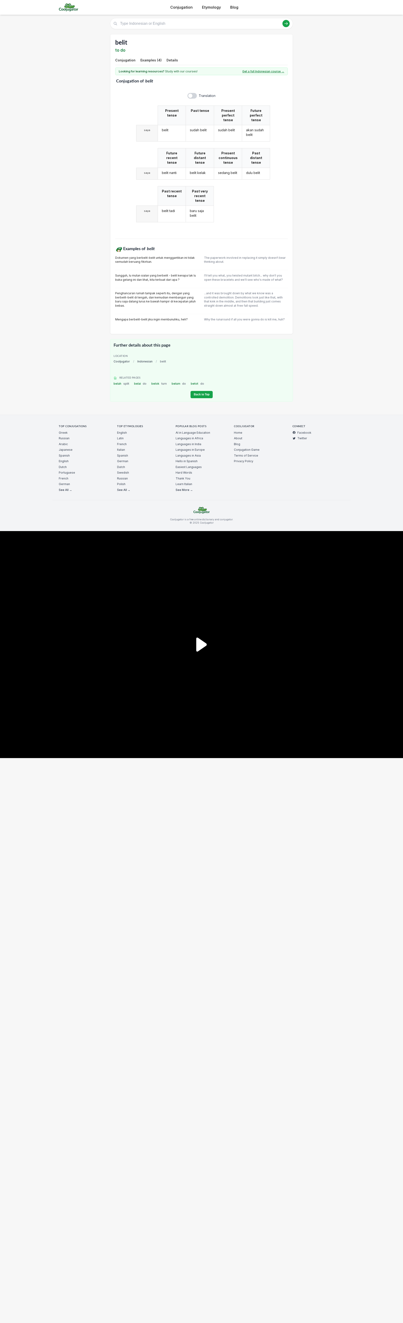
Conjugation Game (247, 449)
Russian (64, 438)
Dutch (63, 467)
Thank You (183, 478)
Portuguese (67, 472)
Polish (121, 484)
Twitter (302, 438)
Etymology (211, 7)
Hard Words (184, 472)
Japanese (66, 449)
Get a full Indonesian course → (263, 71)
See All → (65, 490)
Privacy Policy (243, 461)
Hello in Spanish (187, 461)
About (238, 438)
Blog (234, 7)
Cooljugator (122, 361)
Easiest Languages (189, 467)
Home (238, 432)
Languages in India (188, 444)
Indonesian (145, 361)
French (63, 478)
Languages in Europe (190, 449)
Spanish (64, 455)
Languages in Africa (189, 438)
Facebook (304, 432)
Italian (121, 449)
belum (179, 383)
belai (140, 383)
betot (197, 383)
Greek (63, 432)
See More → (184, 490)
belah (121, 383)
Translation (207, 96)
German (64, 484)
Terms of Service (246, 455)
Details (172, 60)
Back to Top (201, 394)
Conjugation (181, 7)
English (64, 461)
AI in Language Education (193, 432)
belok (159, 383)
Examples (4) (151, 60)
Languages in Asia (188, 455)
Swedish (123, 472)
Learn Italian (184, 484)
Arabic (63, 444)
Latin (120, 438)
